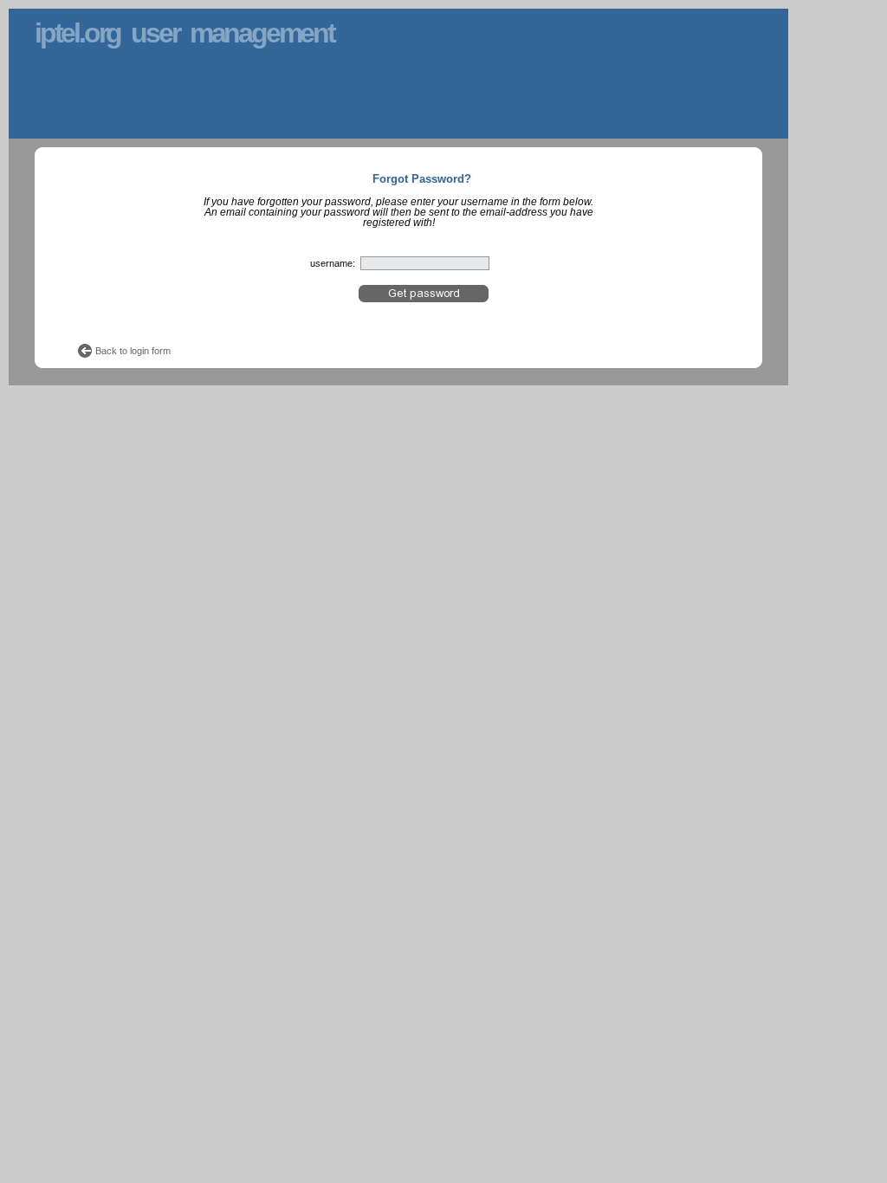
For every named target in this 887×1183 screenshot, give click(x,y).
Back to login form (133, 351)
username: (332, 263)
